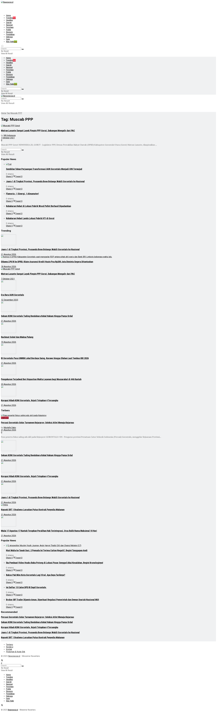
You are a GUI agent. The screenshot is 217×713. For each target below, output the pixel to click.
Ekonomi (9, 32)
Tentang (9, 644)
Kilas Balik (11, 41)
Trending (11, 18)
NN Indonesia (10, 135)
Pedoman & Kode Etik (15, 652)
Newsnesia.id (14, 656)
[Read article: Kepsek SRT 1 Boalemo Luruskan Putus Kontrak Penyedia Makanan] (87, 505)
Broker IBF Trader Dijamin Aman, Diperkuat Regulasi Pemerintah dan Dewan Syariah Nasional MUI (52, 599)
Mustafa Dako (10, 427)
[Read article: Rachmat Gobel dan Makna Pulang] (87, 327)
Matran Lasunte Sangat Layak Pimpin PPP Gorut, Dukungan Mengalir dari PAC (38, 130)
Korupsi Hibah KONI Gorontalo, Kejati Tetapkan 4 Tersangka (29, 400)
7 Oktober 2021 (8, 138)
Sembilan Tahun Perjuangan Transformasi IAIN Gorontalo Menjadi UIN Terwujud (44, 169)
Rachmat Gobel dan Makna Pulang (17, 337)
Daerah (9, 22)
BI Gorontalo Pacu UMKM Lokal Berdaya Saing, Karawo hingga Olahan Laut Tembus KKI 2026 (45, 358)
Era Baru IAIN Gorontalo (12, 295)
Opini (8, 39)
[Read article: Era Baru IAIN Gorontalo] (87, 285)
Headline (9, 20)
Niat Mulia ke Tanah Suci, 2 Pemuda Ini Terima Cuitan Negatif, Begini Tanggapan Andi (46, 550)
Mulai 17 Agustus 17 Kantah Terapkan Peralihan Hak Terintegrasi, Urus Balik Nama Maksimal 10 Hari (49, 530)
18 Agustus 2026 (8, 266)
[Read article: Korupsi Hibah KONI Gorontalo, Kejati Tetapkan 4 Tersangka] (87, 391)
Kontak (9, 649)
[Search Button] (23, 49)
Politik (8, 30)
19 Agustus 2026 (8, 342)
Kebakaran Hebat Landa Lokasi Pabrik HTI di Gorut (30, 218)
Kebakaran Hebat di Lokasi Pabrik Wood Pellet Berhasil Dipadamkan (38, 206)
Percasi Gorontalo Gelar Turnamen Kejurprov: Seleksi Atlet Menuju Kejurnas (37, 422)
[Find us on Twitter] (2, 660)
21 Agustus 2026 (8, 254)
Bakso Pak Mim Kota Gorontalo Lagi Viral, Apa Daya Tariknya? (35, 575)
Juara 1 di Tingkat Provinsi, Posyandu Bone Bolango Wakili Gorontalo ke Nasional (45, 181)
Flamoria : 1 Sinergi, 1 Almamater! (22, 193)
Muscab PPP (16, 113)
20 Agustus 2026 (8, 384)
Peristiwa (9, 27)
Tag (8, 113)
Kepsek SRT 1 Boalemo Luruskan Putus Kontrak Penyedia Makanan (32, 509)
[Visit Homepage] (7, 2)
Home (8, 15)
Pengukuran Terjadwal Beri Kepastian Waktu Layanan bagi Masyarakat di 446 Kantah (41, 379)
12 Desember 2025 (9, 300)
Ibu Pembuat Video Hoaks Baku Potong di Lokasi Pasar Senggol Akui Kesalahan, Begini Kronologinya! (54, 562)
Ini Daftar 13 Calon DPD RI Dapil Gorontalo (26, 587)
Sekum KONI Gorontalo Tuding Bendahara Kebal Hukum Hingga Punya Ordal (37, 316)
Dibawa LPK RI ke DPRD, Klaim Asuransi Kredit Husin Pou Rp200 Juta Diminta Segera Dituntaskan (47, 261)
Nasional (9, 25)
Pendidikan (10, 34)
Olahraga (9, 37)
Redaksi (9, 647)
